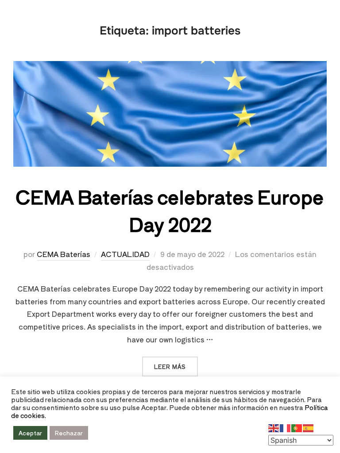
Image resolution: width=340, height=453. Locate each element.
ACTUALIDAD (125, 254)
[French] (285, 427)
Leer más (176, 363)
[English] (274, 427)
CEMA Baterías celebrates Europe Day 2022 (169, 210)
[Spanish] (308, 427)
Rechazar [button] (69, 433)
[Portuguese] (297, 427)
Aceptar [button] (30, 433)
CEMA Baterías (63, 254)
